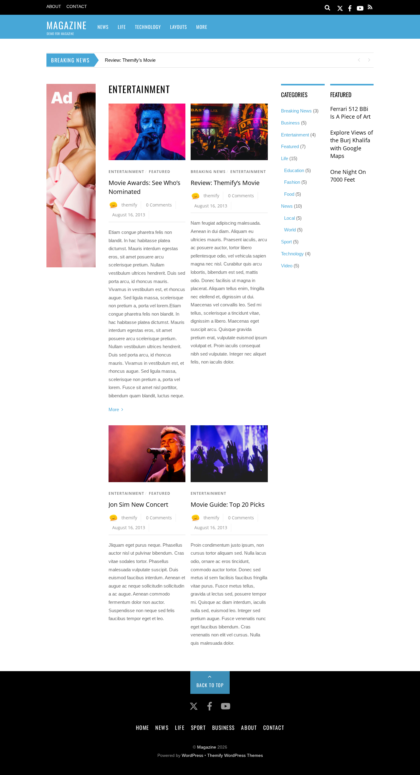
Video (286, 265)
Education (294, 170)
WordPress (192, 755)
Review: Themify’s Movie (130, 60)
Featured (159, 171)
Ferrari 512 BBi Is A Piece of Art (350, 112)
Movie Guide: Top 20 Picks (228, 504)
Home (142, 727)
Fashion (292, 182)
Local (289, 218)
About (53, 6)
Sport (286, 241)
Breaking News (208, 171)
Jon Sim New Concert (138, 504)
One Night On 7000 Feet (348, 175)
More (201, 26)
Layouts (178, 26)
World (290, 229)
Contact (76, 6)
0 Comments (159, 205)
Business (290, 122)
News (103, 26)
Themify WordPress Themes (235, 755)
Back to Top (210, 685)
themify (129, 205)
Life (122, 26)
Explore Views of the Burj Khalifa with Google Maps (351, 144)
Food (289, 194)
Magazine (206, 747)
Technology (148, 26)
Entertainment (126, 171)
